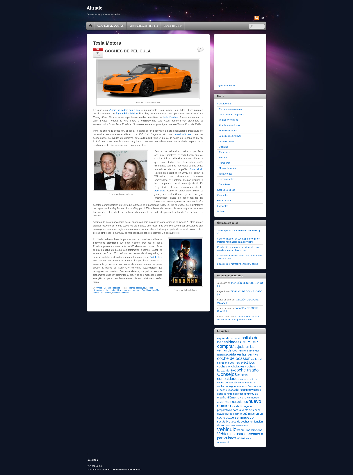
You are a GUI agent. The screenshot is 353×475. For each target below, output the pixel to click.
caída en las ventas (242, 354)
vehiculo (227, 429)
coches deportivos (137, 288)
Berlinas (223, 157)
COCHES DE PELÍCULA (128, 51)
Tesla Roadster (170, 117)
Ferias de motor (225, 200)
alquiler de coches (228, 338)
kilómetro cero (236, 397)
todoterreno (234, 425)
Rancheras (224, 163)
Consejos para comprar (231, 109)
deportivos (249, 389)
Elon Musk (196, 169)
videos (241, 438)
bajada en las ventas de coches (235, 348)
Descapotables (226, 179)
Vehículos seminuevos (230, 136)
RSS (262, 18)
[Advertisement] (240, 60)
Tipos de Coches (225, 141)
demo (239, 389)
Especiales (222, 206)
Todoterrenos (225, 174)
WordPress (105, 469)
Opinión (221, 211)
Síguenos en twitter (226, 85)
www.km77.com (183, 134)
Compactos (224, 152)
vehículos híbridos (120, 292)
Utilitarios (223, 147)
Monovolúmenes (227, 168)
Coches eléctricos (112, 288)
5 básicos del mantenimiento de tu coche (237, 264)
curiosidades (228, 378)
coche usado (246, 370)
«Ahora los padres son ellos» (124, 110)
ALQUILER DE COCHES (110, 25)
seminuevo (244, 417)
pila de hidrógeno (241, 406)
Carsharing (222, 195)
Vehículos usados (228, 130)
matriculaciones (236, 402)
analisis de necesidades (237, 340)
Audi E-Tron (156, 257)
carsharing (222, 355)
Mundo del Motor (172, 25)
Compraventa (224, 103)
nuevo (96, 292)
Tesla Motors (105, 292)
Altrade (99, 288)
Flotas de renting (225, 394)
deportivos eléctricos (131, 290)
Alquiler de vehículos (229, 125)
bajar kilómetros (251, 350)
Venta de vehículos (228, 120)
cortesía (242, 374)
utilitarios (244, 425)
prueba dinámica (233, 414)
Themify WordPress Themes (127, 469)
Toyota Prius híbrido (127, 113)
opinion (224, 405)
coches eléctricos (242, 362)
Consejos (227, 374)
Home (90, 26)
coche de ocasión (234, 358)
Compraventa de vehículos (143, 25)
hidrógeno (239, 393)
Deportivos (224, 184)
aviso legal (93, 460)
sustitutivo (223, 421)
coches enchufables (112, 290)
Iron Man (156, 290)
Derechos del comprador (231, 114)
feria (258, 390)
